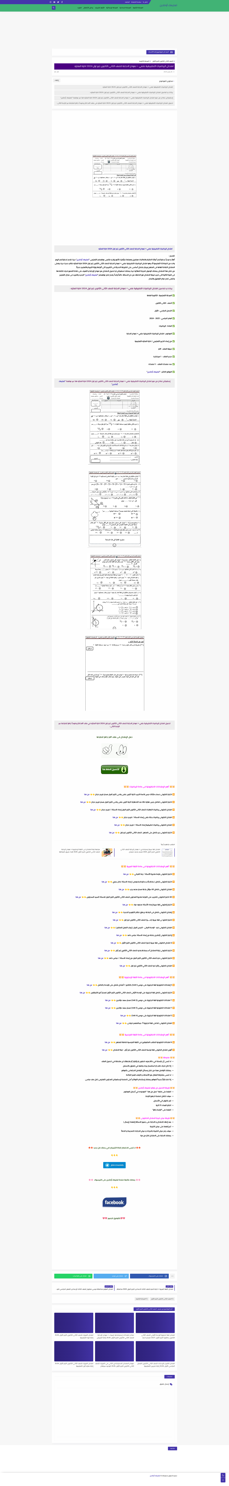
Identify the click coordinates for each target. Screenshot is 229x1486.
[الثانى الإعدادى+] (126, 1480)
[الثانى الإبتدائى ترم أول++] (84, 1480)
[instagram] (50, 2)
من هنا (86, 794)
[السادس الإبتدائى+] (163, 1483)
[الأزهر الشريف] (152, 1483)
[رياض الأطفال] (141, 1483)
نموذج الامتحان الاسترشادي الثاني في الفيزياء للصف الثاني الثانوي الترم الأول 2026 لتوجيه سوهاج (114, 1364)
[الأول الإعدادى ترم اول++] (133, 1480)
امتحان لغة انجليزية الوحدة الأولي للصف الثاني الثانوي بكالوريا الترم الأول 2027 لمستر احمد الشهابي (158, 1336)
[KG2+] (125, 1483)
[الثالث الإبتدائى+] (76, 1480)
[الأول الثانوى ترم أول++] (167, 1480)
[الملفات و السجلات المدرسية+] (95, 1483)
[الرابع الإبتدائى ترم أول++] (61, 1480)
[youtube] (54, 2)
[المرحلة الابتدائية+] (144, 1483)
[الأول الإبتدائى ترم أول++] (95, 1480)
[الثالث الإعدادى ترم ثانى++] (106, 1480)
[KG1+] (137, 1483)
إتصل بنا (145, 2)
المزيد (80, 8)
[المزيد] (114, 1483)
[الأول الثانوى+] (171, 1480)
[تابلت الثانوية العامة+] (106, 1483)
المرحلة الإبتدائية (112, 8)
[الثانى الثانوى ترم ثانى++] (152, 1480)
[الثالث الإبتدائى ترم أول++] (72, 1480)
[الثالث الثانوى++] (145, 1480)
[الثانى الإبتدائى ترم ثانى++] (80, 1480)
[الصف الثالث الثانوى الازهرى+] (148, 1483)
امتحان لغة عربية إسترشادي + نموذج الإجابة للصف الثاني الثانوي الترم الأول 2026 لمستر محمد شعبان (140, 850)
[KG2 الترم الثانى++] (118, 1483)
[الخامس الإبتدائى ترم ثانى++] (167, 1483)
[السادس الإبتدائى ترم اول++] (160, 1483)
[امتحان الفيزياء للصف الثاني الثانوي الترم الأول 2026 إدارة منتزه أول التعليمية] (73, 1351)
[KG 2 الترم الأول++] (121, 1483)
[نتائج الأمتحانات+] (87, 1483)
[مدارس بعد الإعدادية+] (91, 1483)
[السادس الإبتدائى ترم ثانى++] (156, 1483)
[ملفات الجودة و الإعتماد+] (102, 1483)
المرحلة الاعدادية (125, 8)
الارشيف (127, 2)
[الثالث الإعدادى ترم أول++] (110, 1480)
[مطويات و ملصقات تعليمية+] (99, 1483)
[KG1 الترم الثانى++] (129, 1483)
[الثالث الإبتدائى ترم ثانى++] (68, 1480)
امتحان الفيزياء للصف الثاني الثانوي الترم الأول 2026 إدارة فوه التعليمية (74, 1336)
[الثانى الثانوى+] (160, 1480)
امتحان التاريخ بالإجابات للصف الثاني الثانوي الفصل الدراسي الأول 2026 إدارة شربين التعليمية (156, 1364)
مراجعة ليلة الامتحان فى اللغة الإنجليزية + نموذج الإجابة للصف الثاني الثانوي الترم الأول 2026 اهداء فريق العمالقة (79, 850)
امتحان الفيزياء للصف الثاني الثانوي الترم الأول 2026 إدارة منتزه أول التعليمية (74, 1364)
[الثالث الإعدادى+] (114, 1480)
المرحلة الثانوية (138, 8)
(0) (55, 72)
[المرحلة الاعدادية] (141, 1480)
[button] (149, 1276)
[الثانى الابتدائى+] (87, 1480)
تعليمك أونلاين (168, 5)
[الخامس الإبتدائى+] (175, 1483)
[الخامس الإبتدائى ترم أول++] (171, 1483)
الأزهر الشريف (99, 8)
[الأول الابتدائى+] (99, 1480)
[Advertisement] (114, 30)
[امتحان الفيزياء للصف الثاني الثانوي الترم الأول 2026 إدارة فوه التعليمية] (73, 1323)
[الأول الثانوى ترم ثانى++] (164, 1480)
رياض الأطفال (88, 8)
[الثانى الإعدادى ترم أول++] (122, 1480)
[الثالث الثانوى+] (148, 1480)
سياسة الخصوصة (136, 2)
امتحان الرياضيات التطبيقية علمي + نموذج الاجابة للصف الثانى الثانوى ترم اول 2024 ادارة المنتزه (138, 87)
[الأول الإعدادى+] (137, 1480)
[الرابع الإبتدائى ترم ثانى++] (57, 1480)
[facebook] (62, 2)
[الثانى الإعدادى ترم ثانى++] (118, 1480)
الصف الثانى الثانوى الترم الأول (162, 61)
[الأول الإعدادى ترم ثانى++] (129, 1480)
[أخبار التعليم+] (110, 1483)
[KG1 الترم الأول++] (133, 1483)
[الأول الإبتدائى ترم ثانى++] (91, 1480)
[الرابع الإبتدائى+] (64, 1480)
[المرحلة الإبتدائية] (103, 1480)
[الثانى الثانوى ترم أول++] (156, 1480)
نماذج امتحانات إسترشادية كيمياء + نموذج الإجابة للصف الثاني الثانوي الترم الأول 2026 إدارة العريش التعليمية (115, 1336)
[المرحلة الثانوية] (175, 1480)
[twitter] (58, 2)
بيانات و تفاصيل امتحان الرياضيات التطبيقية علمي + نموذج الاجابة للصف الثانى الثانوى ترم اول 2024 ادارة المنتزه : (131, 92)
